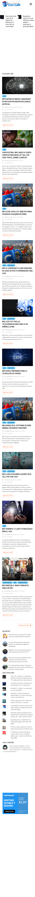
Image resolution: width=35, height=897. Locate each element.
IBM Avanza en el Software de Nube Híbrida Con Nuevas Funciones (16, 426)
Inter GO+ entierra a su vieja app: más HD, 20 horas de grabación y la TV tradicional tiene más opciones (21, 678)
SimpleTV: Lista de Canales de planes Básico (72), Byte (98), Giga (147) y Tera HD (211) (21, 695)
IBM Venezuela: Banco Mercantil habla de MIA (15, 586)
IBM (4, 96)
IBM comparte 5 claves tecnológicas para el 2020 (17, 530)
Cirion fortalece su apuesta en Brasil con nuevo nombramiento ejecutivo (19, 635)
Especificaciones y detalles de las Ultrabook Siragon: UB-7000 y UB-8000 (21, 722)
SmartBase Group (23, 582)
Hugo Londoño (18, 480)
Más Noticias (11, 265)
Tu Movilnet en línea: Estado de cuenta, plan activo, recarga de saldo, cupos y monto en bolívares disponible (21, 735)
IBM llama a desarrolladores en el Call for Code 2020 (17, 475)
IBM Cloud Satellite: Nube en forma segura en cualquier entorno (17, 212)
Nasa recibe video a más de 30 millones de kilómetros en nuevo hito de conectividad (11, 21)
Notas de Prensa (19, 107)
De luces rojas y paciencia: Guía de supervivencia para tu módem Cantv (22, 728)
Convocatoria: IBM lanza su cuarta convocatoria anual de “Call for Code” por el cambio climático (16, 155)
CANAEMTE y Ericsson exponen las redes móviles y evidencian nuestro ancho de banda (21, 707)
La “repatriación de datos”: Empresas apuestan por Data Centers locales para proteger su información (20, 667)
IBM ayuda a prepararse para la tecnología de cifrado (14, 372)
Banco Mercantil (7, 582)
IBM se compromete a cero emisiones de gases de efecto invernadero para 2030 (17, 271)
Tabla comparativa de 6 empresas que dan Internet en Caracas (21, 701)
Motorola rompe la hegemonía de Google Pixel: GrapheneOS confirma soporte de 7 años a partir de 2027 (22, 715)
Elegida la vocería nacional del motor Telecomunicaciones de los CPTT (19, 651)
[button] (4, 12)
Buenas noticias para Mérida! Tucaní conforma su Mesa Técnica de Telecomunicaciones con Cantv (19, 659)
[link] (15, 803)
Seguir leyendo (9, 125)
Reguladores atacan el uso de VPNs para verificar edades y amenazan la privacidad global (28, 21)
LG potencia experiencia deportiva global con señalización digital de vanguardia (19, 644)
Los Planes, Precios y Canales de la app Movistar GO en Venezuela (21, 684)
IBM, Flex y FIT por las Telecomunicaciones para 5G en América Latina (15, 324)
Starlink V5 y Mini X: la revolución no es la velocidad (21, 689)
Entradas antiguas (24, 625)
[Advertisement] (17, 52)
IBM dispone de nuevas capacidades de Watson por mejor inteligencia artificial (16, 101)
